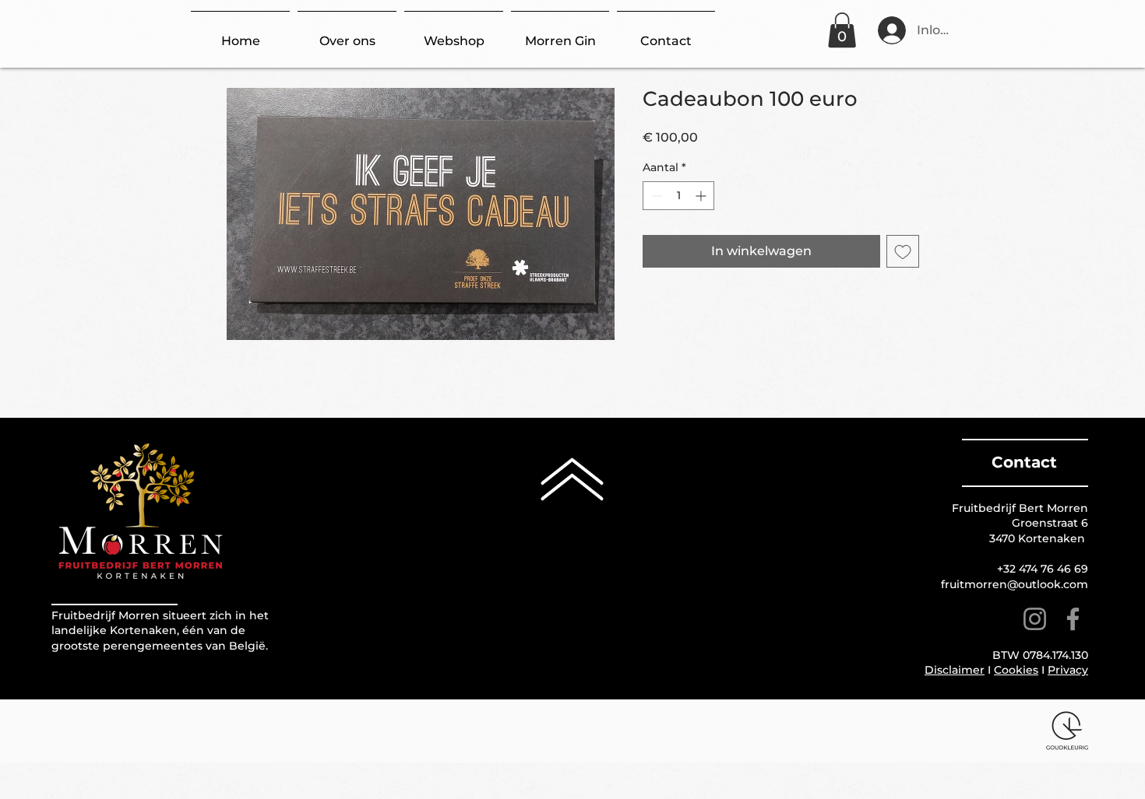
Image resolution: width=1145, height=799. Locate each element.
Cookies (1016, 670)
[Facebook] (1073, 619)
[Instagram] (1035, 619)
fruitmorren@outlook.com (1014, 584)
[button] (842, 29)
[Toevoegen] (902, 251)
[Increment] (702, 195)
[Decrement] (654, 195)
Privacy (1068, 670)
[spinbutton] (678, 195)
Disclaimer (955, 670)
